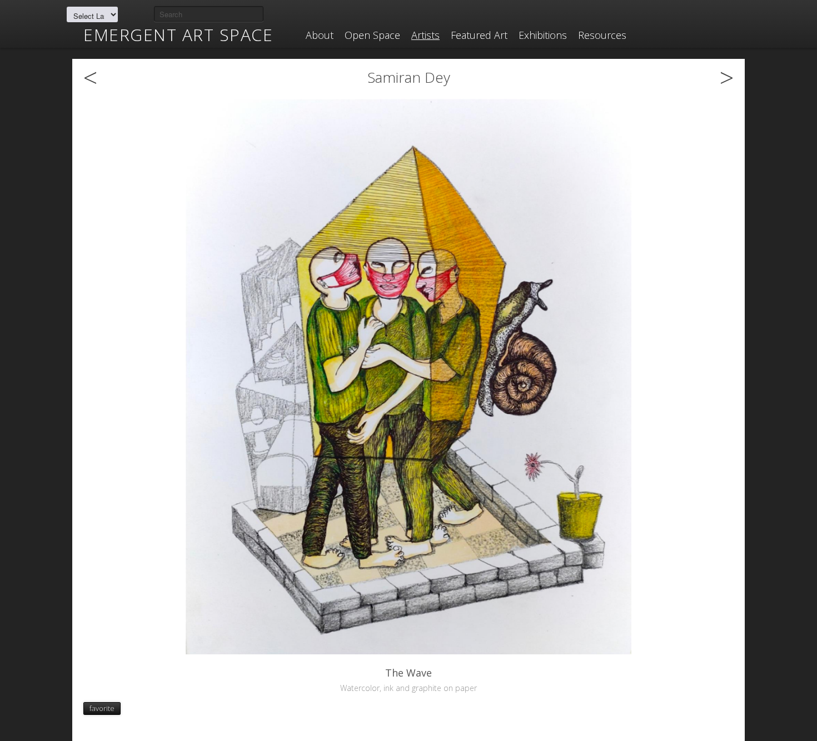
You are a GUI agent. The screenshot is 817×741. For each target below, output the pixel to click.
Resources (602, 35)
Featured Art (479, 35)
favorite (101, 708)
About (319, 35)
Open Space (372, 35)
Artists (425, 35)
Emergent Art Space (178, 35)
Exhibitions (543, 35)
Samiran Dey (408, 77)
